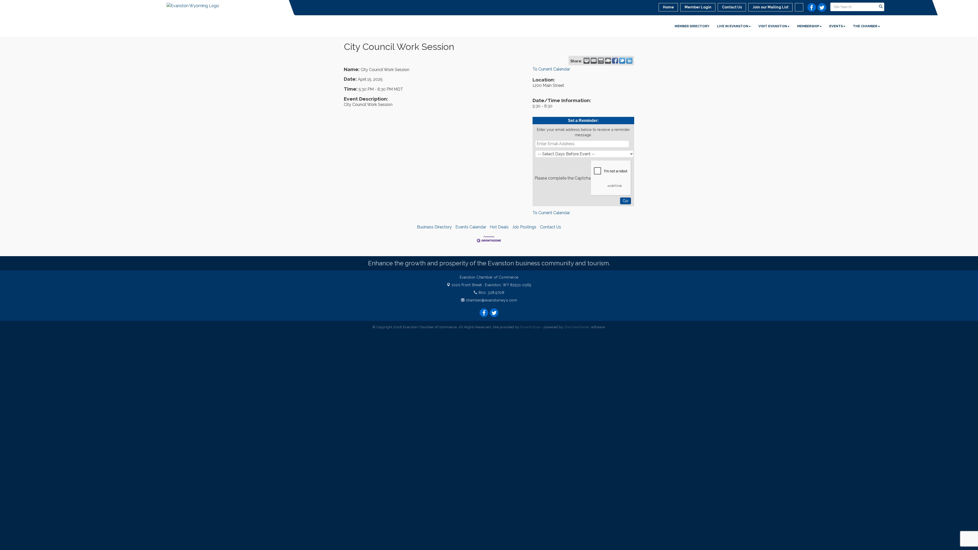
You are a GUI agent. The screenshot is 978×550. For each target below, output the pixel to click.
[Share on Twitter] (622, 61)
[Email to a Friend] (594, 61)
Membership (808, 26)
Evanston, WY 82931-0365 (491, 285)
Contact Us (550, 227)
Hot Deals (499, 227)
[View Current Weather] (608, 61)
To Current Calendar (551, 69)
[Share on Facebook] (615, 61)
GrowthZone (530, 327)
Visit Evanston (772, 26)
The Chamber (865, 26)
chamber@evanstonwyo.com (491, 300)
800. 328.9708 (490, 293)
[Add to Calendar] (601, 61)
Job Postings (524, 227)
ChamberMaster (577, 327)
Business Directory (434, 227)
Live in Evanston (732, 26)
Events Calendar (470, 227)
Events (836, 26)
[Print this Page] (586, 61)
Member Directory (692, 26)
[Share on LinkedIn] (629, 61)
